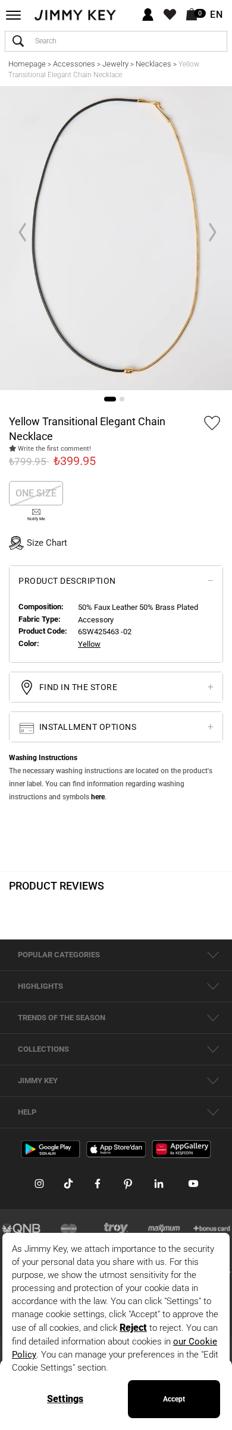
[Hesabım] (147, 15)
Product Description (67, 581)
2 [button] (122, 399)
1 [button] (110, 399)
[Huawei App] (181, 1148)
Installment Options (86, 727)
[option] (116, 238)
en (216, 14)
